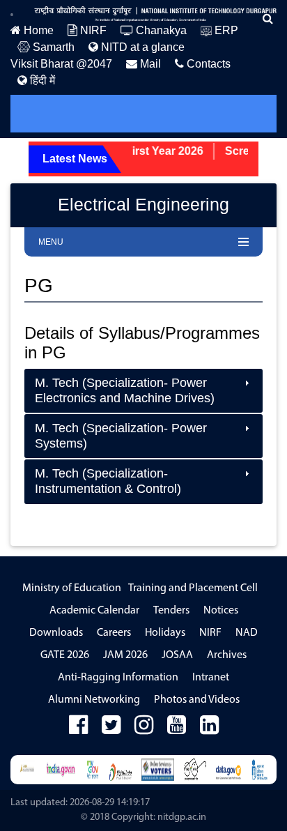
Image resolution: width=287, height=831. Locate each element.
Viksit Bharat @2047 (61, 64)
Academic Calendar (94, 610)
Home (37, 30)
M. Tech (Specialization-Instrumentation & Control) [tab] (108, 481)
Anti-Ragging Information (118, 677)
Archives (227, 655)
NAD (246, 633)
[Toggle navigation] (40, 113)
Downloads (56, 633)
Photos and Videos (197, 700)
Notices (220, 610)
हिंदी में (41, 80)
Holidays (165, 633)
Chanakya (160, 30)
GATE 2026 (64, 655)
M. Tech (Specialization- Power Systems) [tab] (121, 435)
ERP (225, 30)
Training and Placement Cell (193, 588)
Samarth (52, 47)
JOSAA (177, 655)
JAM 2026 (125, 655)
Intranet (210, 677)
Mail (149, 64)
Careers (114, 633)
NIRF (92, 30)
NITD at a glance (141, 47)
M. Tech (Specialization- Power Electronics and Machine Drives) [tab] (125, 390)
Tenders (171, 610)
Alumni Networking (94, 700)
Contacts (207, 64)
